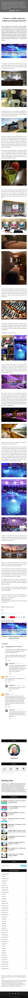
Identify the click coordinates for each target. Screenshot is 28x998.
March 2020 (14, 885)
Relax (20, 612)
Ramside (16, 612)
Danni (6, 676)
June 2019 (14, 894)
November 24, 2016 (20, 663)
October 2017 (14, 939)
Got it (17, 10)
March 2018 (14, 928)
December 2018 (14, 907)
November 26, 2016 (12, 676)
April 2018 (14, 925)
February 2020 (14, 887)
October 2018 (14, 912)
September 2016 (14, 968)
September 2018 (14, 914)
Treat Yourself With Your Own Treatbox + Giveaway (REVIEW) (17, 807)
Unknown (7, 694)
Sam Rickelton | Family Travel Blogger (13, 646)
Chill (4, 612)
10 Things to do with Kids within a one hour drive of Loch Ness (16, 843)
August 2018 (14, 916)
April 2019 (14, 898)
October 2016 (14, 966)
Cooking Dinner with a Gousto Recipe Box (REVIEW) (16, 837)
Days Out (7, 612)
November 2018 (14, 910)
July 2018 (14, 919)
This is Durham (4, 614)
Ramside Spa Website (7, 590)
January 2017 (14, 959)
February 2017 (14, 957)
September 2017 (14, 941)
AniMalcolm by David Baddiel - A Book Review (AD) (17, 825)
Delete (9, 660)
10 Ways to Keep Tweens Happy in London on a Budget (16, 854)
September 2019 (14, 892)
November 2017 (14, 937)
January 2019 (14, 905)
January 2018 (14, 932)
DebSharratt (12, 663)
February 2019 (14, 903)
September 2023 (14, 874)
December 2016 (14, 961)
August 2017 (14, 943)
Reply (6, 660)
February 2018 (14, 930)
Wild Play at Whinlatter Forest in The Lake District (16, 813)
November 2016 (14, 964)
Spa (21, 612)
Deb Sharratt (22, 975)
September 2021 (14, 878)
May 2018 (14, 923)
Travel (9, 614)
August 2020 (14, 880)
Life (13, 612)
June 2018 (14, 921)
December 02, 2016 (20, 685)
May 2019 (14, 896)
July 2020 (14, 883)
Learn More (12, 10)
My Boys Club (7, 780)
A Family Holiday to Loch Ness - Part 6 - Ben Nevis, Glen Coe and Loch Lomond (17, 831)
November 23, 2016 (9, 647)
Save (14, 616)
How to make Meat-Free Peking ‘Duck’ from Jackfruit (17, 849)
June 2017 (14, 948)
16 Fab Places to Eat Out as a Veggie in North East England (16, 801)
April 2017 (14, 952)
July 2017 (14, 946)
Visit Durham (12, 614)
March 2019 (14, 901)
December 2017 (14, 934)
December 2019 (14, 889)
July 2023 (14, 876)
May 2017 (14, 950)
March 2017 (14, 955)
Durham (11, 612)
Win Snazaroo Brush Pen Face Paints (16, 818)
